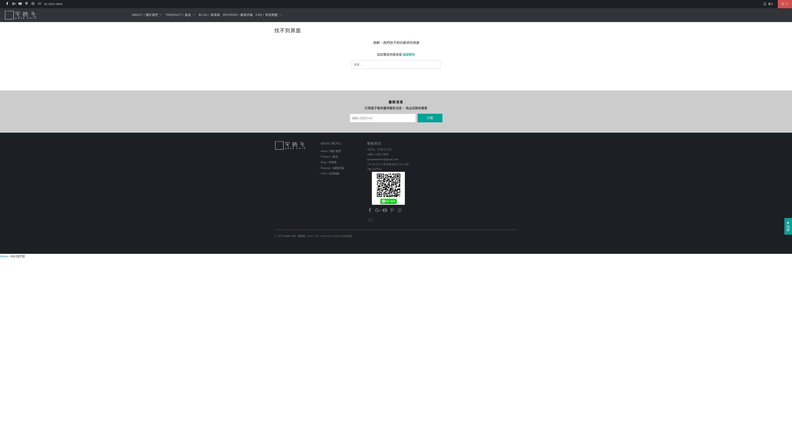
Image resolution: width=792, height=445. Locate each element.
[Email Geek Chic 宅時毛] (39, 4)
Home (4, 256)
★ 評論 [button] (788, 226)
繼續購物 (409, 54)
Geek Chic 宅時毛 (294, 236)
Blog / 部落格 (209, 14)
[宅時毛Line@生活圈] (388, 188)
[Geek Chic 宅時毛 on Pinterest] (26, 4)
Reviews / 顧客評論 (238, 14)
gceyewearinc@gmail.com (382, 159)
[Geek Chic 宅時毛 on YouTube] (20, 4)
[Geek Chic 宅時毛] (65, 15)
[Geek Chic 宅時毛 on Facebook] (7, 4)
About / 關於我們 (145, 14)
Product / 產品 (179, 14)
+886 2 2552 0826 (378, 154)
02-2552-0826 (53, 4)
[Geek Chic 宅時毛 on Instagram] (32, 4)
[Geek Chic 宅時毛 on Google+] (13, 4)
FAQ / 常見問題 (267, 14)
